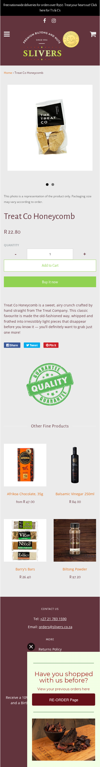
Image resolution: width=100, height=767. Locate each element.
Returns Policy (50, 649)
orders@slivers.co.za (55, 627)
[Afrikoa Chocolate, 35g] (25, 465)
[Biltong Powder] (75, 540)
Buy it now (50, 282)
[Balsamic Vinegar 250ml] (75, 465)
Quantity (11, 245)
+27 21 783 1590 (53, 618)
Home (8, 73)
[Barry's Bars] (25, 540)
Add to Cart (50, 265)
